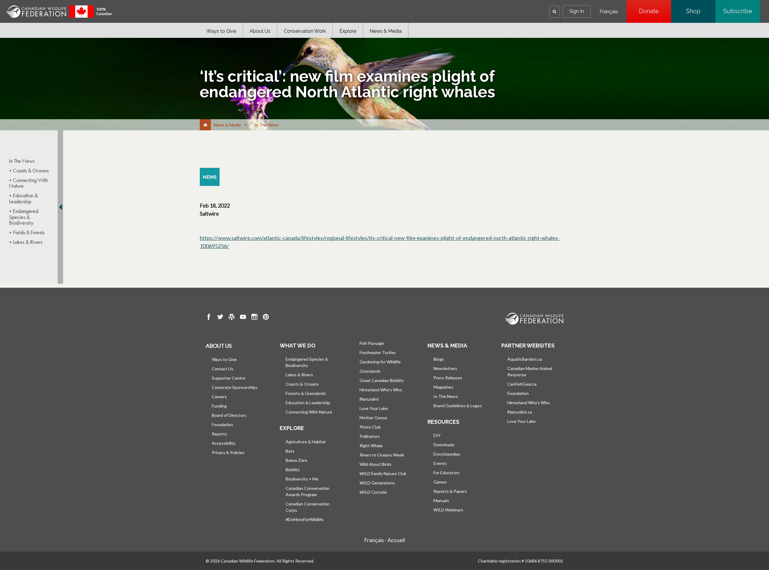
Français (609, 11)
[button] (554, 11)
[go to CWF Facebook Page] (209, 317)
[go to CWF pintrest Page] (266, 317)
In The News (22, 161)
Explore (347, 31)
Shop (701, 11)
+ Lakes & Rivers (25, 242)
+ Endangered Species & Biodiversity (23, 217)
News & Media (386, 31)
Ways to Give (221, 31)
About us (219, 345)
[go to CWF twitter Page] (220, 317)
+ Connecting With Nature (28, 183)
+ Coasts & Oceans (29, 171)
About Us (260, 31)
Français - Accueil (384, 540)
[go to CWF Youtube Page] (243, 317)
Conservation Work (305, 31)
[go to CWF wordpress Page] (232, 317)
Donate (655, 11)
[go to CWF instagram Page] (254, 317)
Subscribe (741, 11)
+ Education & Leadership (23, 199)
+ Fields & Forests (26, 232)
